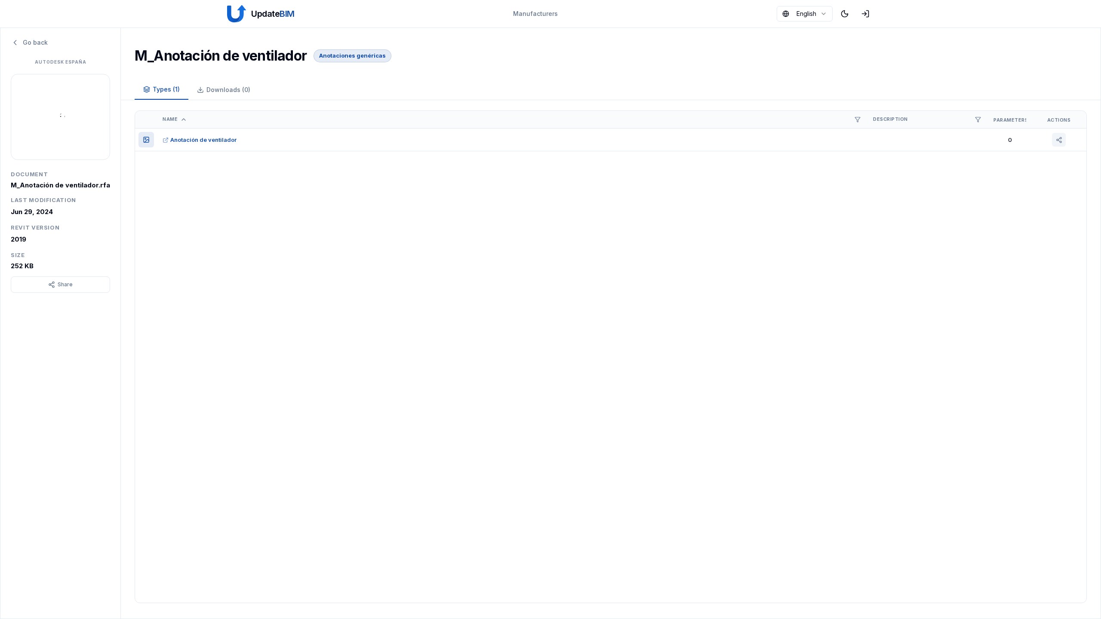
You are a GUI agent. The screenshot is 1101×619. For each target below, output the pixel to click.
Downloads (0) (228, 89)
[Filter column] (857, 119)
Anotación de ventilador (203, 139)
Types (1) (166, 89)
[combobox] (805, 13)
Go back (35, 42)
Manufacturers (535, 13)
